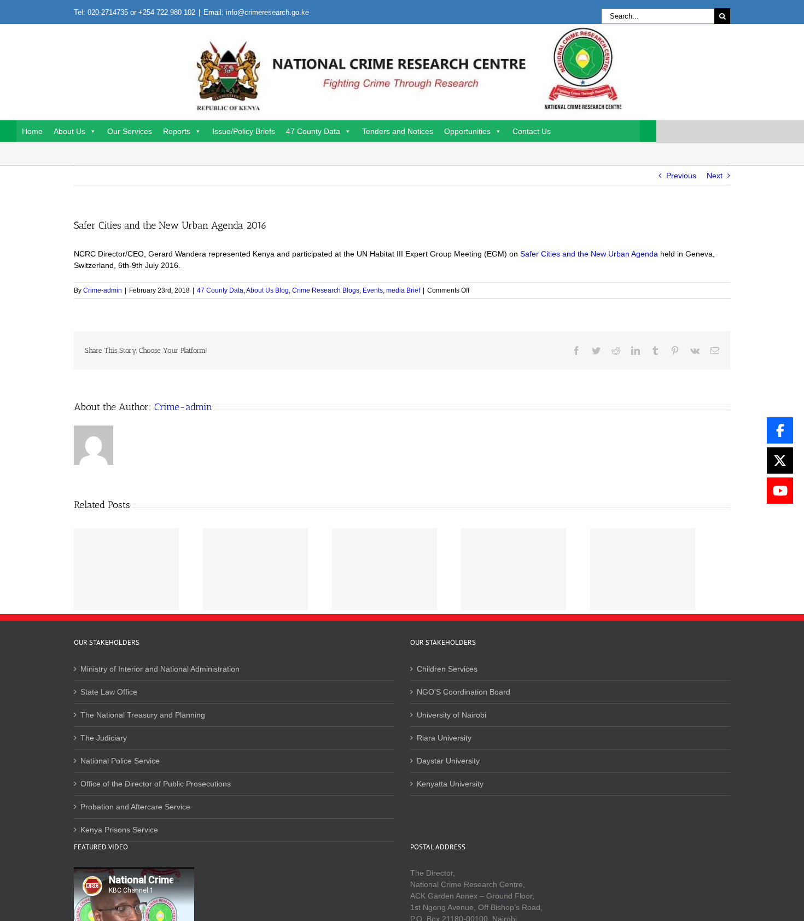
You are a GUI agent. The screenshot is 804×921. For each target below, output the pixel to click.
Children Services (447, 668)
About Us (69, 131)
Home (32, 131)
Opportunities (467, 131)
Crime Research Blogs (325, 290)
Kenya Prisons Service (119, 829)
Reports (176, 131)
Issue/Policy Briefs (243, 131)
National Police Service (120, 760)
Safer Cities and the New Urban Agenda (589, 253)
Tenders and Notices (397, 131)
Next (715, 175)
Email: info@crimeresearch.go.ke (256, 12)
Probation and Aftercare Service (135, 806)
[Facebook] (780, 430)
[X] (780, 460)
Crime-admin (102, 290)
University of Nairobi (451, 714)
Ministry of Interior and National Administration (160, 668)
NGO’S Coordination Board (463, 691)
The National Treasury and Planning (142, 714)
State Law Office (108, 691)
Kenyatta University (450, 783)
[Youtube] (780, 490)
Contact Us (531, 131)
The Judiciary (103, 737)
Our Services (129, 131)
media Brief (403, 290)
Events (373, 290)
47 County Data (313, 131)
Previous (681, 175)
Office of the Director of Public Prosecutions (155, 783)
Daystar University (448, 760)
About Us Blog (267, 290)
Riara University (444, 737)
